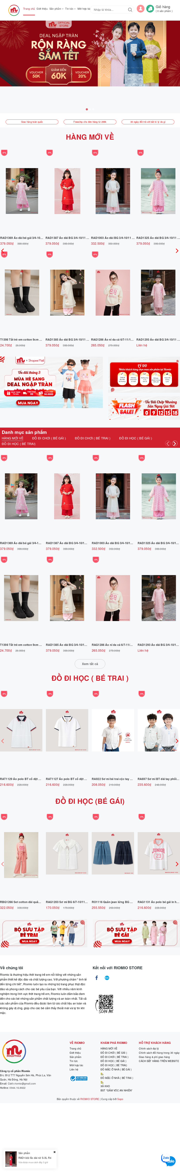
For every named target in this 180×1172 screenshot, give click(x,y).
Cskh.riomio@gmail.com (22, 1083)
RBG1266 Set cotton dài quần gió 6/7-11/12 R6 (31, 902)
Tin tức (69, 8)
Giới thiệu (42, 8)
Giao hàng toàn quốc (32, 121)
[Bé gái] (136, 933)
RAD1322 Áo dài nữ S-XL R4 (34, 1158)
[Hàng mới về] (144, 408)
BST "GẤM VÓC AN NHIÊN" (117, 1090)
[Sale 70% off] (51, 382)
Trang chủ (29, 8)
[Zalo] (107, 978)
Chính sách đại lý (149, 1048)
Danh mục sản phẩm (24, 432)
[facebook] (97, 978)
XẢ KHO (105, 1086)
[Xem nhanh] (22, 191)
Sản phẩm (55, 8)
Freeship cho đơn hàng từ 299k (89, 121)
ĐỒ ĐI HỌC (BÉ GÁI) (89, 801)
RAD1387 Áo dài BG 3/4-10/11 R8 (68, 238)
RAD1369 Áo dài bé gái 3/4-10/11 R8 (24, 238)
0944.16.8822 (17, 1087)
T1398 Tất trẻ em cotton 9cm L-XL (23, 339)
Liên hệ (74, 1069)
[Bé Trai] (43, 933)
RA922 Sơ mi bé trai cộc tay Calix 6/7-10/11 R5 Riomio (128, 779)
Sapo (120, 1099)
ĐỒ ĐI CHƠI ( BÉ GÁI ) (114, 1052)
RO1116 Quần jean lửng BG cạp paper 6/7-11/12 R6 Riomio (131, 902)
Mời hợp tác (84, 8)
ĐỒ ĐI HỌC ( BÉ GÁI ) (113, 1061)
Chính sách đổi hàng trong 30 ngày (159, 1052)
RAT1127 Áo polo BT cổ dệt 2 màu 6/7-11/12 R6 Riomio (83, 779)
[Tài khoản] (140, 8)
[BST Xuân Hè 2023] (144, 375)
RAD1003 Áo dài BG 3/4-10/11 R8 (113, 238)
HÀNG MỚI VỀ (90, 137)
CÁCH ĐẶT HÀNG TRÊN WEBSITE (159, 1061)
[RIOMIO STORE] (14, 10)
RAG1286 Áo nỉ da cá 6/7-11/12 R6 (114, 339)
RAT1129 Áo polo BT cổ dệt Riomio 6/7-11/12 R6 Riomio (38, 779)
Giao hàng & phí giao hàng (154, 1057)
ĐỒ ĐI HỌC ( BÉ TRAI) (114, 1065)
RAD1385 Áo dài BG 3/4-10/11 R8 (68, 339)
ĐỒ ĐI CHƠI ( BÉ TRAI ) (115, 1057)
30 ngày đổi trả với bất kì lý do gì (148, 121)
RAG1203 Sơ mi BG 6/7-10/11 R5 (67, 902)
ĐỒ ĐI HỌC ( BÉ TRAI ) (90, 678)
